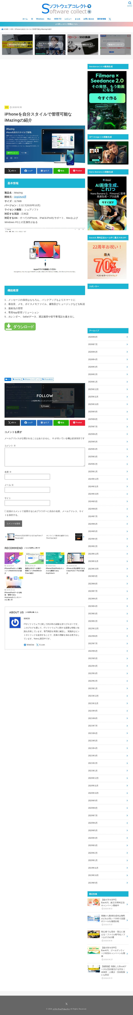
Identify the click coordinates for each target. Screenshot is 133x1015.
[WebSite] (29, 645)
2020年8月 (93, 808)
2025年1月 (93, 472)
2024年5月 (93, 531)
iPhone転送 (48, 379)
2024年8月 (93, 509)
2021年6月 (93, 733)
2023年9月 (93, 576)
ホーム (25, 19)
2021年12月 (93, 696)
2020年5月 (93, 830)
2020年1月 (93, 860)
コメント (10, 445)
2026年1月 (93, 382)
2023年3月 (93, 614)
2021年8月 (93, 718)
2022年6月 (93, 651)
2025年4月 (93, 449)
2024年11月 (93, 486)
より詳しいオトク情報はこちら (66, 24)
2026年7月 (93, 344)
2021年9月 (93, 711)
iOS (6, 107)
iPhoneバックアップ (32, 379)
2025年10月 (93, 404)
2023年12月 (93, 554)
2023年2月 (93, 621)
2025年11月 (93, 397)
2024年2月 (93, 546)
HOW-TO (57, 19)
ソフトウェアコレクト (61, 1009)
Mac (49, 19)
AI (32, 19)
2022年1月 (93, 688)
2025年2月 (93, 464)
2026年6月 (93, 352)
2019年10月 (93, 875)
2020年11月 (93, 786)
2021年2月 (93, 763)
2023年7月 (93, 591)
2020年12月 (93, 778)
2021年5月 (93, 741)
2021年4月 (93, 748)
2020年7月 (93, 815)
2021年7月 (93, 726)
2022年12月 (93, 629)
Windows (40, 19)
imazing (17, 379)
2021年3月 (93, 756)
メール (9, 485)
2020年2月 (93, 853)
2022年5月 (93, 658)
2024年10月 (93, 494)
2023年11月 (93, 561)
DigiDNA (19, 197)
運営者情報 (101, 19)
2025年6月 (93, 434)
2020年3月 (93, 845)
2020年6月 (93, 823)
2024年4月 (93, 539)
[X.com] (110, 19)
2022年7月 (93, 643)
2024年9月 (93, 501)
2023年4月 (93, 606)
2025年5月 (93, 442)
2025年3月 (93, 457)
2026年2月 (93, 374)
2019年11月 (93, 868)
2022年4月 (93, 666)
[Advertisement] (52, 82)
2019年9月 (93, 883)
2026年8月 (93, 337)
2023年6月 (93, 599)
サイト (8, 498)
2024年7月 (93, 516)
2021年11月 (93, 703)
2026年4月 (93, 359)
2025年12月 (93, 389)
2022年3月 (93, 673)
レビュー (68, 19)
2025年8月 (93, 419)
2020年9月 (93, 801)
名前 (8, 472)
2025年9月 (93, 412)
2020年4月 (93, 838)
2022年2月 (93, 681)
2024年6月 (93, 524)
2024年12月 (93, 479)
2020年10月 (93, 793)
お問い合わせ (89, 19)
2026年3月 (93, 367)
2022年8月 (93, 636)
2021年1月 (93, 771)
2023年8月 (93, 584)
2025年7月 (93, 427)
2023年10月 (93, 569)
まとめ (77, 19)
